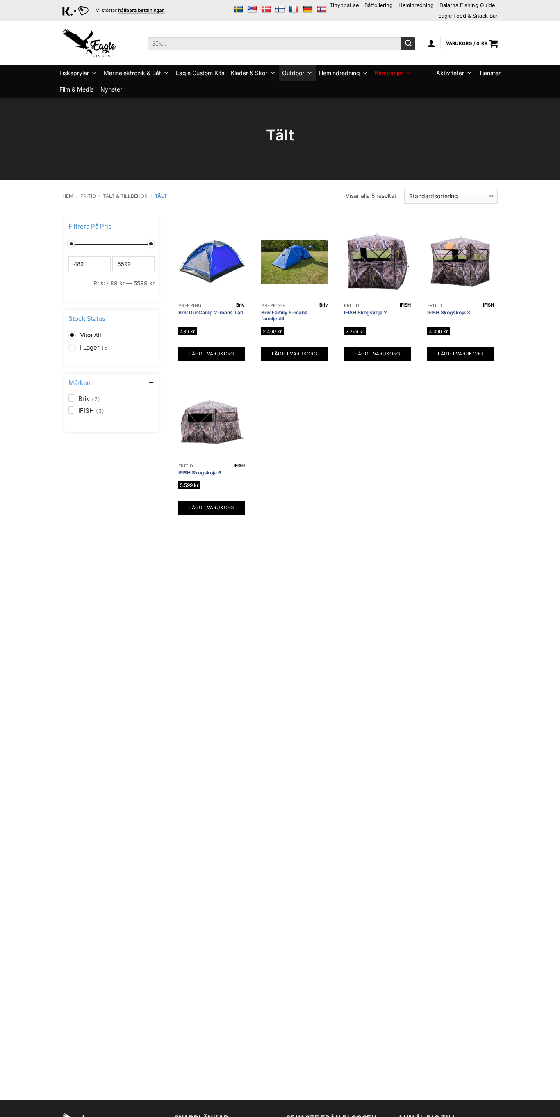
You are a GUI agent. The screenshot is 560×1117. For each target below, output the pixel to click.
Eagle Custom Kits (200, 72)
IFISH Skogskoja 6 (199, 472)
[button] (431, 43)
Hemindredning (339, 72)
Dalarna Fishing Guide (467, 5)
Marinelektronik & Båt (132, 72)
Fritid (88, 196)
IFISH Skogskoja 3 (448, 312)
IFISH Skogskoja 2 (365, 312)
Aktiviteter (450, 72)
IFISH (405, 305)
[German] (308, 9)
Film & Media (76, 89)
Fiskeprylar (74, 72)
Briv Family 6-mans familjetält (284, 315)
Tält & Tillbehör (125, 196)
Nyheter (111, 89)
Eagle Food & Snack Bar (468, 16)
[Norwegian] (322, 9)
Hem (67, 196)
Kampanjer (389, 72)
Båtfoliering (378, 5)
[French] (294, 9)
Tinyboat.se (344, 5)
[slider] (71, 243)
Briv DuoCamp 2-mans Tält (210, 312)
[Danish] (266, 9)
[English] (252, 9)
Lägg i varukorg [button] (211, 354)
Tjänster (490, 72)
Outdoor (293, 72)
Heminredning (416, 5)
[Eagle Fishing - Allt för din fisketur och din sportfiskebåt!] (89, 43)
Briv (240, 305)
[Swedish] (238, 9)
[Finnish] (280, 9)
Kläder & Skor (249, 72)
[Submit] (408, 44)
